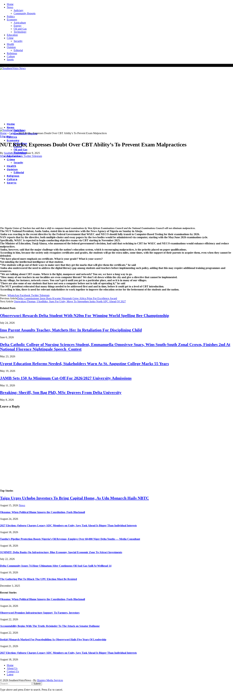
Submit (37, 683)
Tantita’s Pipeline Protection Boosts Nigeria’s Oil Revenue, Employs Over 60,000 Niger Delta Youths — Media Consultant (70, 539)
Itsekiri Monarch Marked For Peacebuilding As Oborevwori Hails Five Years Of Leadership (53, 639)
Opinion (11, 47)
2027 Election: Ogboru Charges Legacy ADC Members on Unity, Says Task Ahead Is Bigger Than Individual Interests (68, 525)
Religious (12, 53)
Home (10, 4)
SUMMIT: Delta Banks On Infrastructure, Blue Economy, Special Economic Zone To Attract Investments (61, 552)
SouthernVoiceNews (15, 153)
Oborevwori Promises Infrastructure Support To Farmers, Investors (39, 612)
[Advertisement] (116, 95)
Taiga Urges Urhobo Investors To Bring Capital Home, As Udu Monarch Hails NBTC (74, 498)
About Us (12, 668)
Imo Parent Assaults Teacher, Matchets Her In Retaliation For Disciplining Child (71, 330)
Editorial (18, 50)
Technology (20, 31)
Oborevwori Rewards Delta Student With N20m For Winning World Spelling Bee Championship (84, 315)
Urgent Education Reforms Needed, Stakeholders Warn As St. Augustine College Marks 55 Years (84, 363)
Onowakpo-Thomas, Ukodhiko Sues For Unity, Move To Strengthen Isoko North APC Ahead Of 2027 (70, 301)
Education (12, 34)
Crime (10, 38)
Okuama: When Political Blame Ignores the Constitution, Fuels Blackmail (42, 512)
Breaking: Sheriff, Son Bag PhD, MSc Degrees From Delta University (60, 392)
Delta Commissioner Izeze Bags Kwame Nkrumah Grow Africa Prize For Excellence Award (67, 298)
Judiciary (18, 10)
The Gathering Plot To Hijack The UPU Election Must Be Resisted (38, 579)
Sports (10, 59)
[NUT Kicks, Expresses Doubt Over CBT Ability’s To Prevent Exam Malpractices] (59, 225)
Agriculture (20, 22)
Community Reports (24, 13)
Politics (11, 16)
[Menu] (1, 127)
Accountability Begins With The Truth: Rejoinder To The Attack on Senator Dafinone (50, 626)
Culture (11, 56)
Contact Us (13, 671)
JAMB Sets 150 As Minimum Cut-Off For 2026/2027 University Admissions (66, 378)
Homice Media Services (50, 680)
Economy (12, 19)
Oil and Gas (20, 28)
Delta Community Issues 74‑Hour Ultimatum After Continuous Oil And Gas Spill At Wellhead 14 (55, 565)
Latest (12, 133)
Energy (17, 25)
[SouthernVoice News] (13, 68)
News (10, 7)
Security (18, 41)
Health (10, 44)
